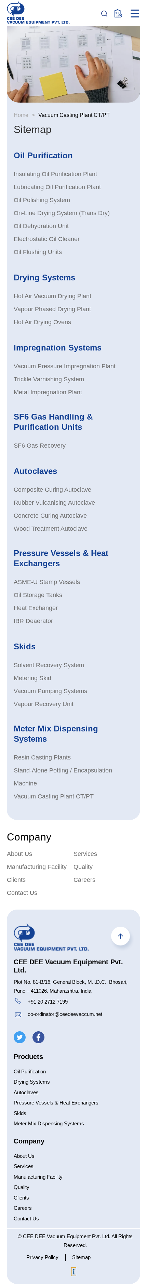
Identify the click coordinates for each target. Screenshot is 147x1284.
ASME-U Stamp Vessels (47, 582)
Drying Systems (44, 277)
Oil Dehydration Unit (41, 226)
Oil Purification (43, 155)
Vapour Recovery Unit (44, 704)
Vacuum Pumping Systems (50, 691)
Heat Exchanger (36, 608)
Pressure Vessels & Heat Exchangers (61, 558)
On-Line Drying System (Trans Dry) (62, 213)
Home (21, 115)
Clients (16, 879)
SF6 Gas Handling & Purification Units (53, 422)
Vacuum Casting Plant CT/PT (54, 796)
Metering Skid (32, 678)
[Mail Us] (18, 1016)
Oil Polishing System (42, 200)
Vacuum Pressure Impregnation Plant (65, 366)
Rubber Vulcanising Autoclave (54, 502)
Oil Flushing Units (38, 252)
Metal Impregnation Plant (48, 392)
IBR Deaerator (33, 621)
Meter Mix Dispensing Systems (56, 733)
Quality (83, 866)
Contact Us (22, 892)
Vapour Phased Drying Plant (52, 309)
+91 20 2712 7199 (48, 1002)
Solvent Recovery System (49, 665)
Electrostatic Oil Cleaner (47, 239)
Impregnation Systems (58, 347)
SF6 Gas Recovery (40, 445)
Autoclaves (35, 471)
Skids (25, 646)
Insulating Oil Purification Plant (55, 174)
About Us (19, 853)
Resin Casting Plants (42, 757)
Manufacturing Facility (37, 866)
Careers (84, 879)
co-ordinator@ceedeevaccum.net (65, 1014)
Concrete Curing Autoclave (50, 515)
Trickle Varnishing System (49, 379)
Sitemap (81, 1257)
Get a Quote (119, 13)
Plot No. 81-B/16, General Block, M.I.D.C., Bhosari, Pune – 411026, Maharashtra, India (71, 986)
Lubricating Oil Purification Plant (57, 187)
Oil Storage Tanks (38, 595)
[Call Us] (18, 1002)
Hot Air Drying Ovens (42, 322)
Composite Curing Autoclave (52, 489)
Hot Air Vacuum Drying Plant (52, 296)
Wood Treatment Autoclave (51, 528)
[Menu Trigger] (134, 13)
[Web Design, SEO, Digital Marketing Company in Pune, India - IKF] (73, 1273)
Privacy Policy (42, 1257)
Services (85, 853)
